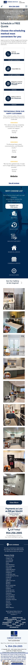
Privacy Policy (5, 652)
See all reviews (14, 183)
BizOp (14, 624)
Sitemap (18, 625)
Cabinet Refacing (17, 618)
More (17, 622)
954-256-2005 (14, 6)
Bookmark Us (14, 627)
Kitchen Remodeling (10, 619)
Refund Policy (21, 652)
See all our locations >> (16, 613)
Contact (9, 625)
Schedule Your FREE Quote (14, 206)
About (22, 624)
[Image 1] (14, 299)
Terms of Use (13, 652)
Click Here (11, 536)
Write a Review (1, 6)
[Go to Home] (11, 4)
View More (14, 502)
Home (6, 618)
